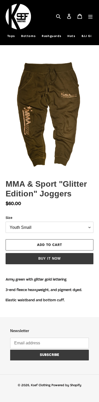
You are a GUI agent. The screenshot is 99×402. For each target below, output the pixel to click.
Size (9, 218)
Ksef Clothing (41, 385)
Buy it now (49, 258)
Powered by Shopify (66, 385)
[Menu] (90, 16)
